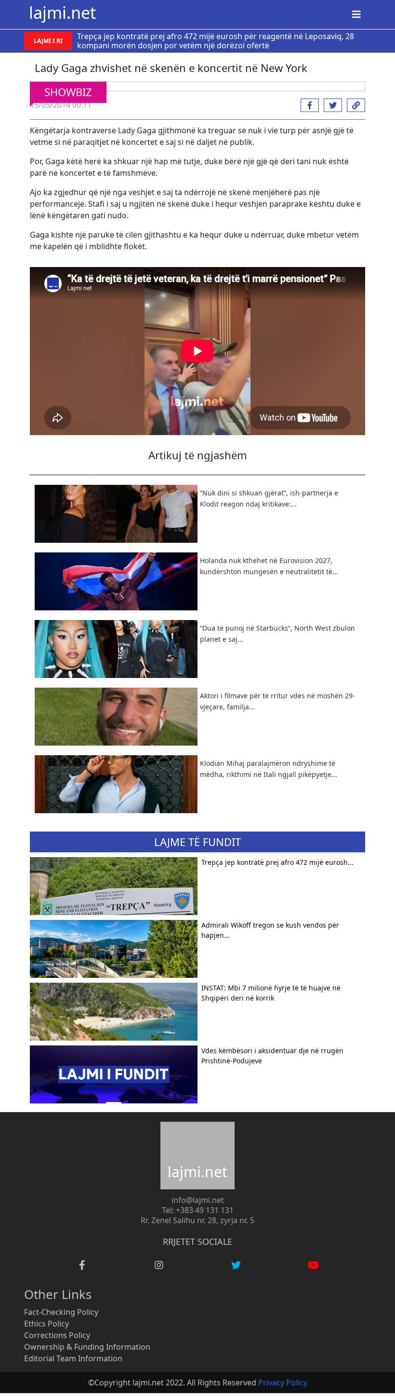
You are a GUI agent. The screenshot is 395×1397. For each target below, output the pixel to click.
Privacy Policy (282, 1382)
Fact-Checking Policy (61, 1312)
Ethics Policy (46, 1323)
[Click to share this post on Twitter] (330, 105)
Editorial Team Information (73, 1358)
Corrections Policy (57, 1335)
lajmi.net (62, 12)
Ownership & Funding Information (87, 1346)
